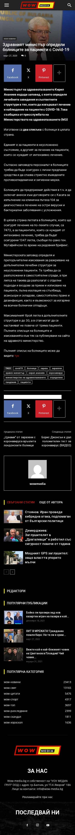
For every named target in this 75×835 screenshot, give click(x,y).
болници (31, 368)
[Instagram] (37, 825)
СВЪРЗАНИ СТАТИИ (21, 502)
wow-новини (10, 38)
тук (16, 355)
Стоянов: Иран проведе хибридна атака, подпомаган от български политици (48, 516)
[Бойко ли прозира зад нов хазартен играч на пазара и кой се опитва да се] (13, 617)
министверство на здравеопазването (26, 377)
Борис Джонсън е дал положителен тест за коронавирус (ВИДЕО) (56, 441)
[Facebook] (27, 825)
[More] (59, 73)
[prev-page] (6, 572)
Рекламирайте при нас (37, 797)
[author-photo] (37, 478)
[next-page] (12, 572)
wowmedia (38, 484)
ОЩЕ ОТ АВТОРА (51, 502)
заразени (57, 368)
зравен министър (15, 372)
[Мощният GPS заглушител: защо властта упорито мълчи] (13, 557)
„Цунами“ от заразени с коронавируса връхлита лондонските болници (20, 441)
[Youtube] (48, 825)
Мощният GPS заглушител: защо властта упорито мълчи (46, 557)
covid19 (19, 368)
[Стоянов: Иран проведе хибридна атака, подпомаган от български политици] (13, 516)
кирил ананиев (37, 372)
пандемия (11, 382)
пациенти (25, 382)
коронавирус (56, 372)
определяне (56, 377)
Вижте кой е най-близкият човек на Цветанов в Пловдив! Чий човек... (47, 653)
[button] (6, 5)
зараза (44, 368)
